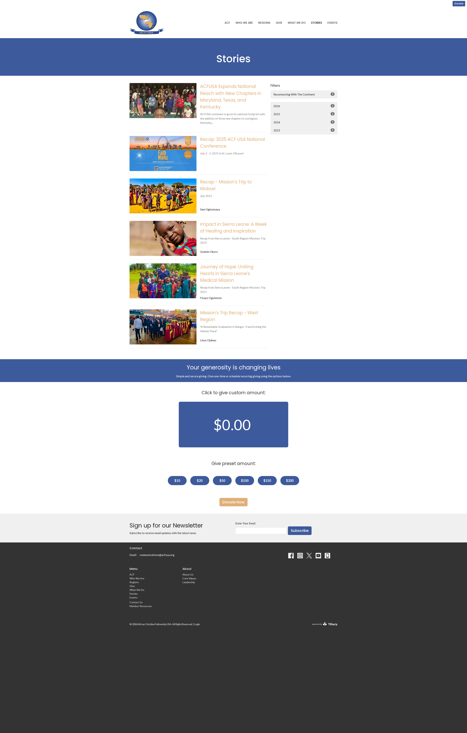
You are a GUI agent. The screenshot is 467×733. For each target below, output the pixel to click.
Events (332, 23)
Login (197, 624)
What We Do (297, 23)
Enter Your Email (245, 523)
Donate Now (233, 502)
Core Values (189, 578)
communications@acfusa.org (157, 555)
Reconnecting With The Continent (303, 94)
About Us (187, 574)
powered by (323, 627)
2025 (303, 114)
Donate (458, 3)
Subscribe (300, 530)
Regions (264, 23)
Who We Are (244, 23)
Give (279, 23)
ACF (227, 23)
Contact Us (136, 602)
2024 (303, 122)
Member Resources (141, 606)
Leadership (188, 582)
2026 (303, 106)
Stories (316, 23)
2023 (303, 130)
